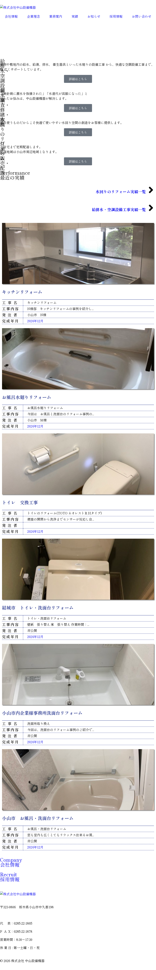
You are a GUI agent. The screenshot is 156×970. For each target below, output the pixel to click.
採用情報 (115, 16)
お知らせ (93, 16)
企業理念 (33, 16)
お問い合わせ (141, 16)
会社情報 (11, 16)
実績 (75, 16)
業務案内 (55, 16)
